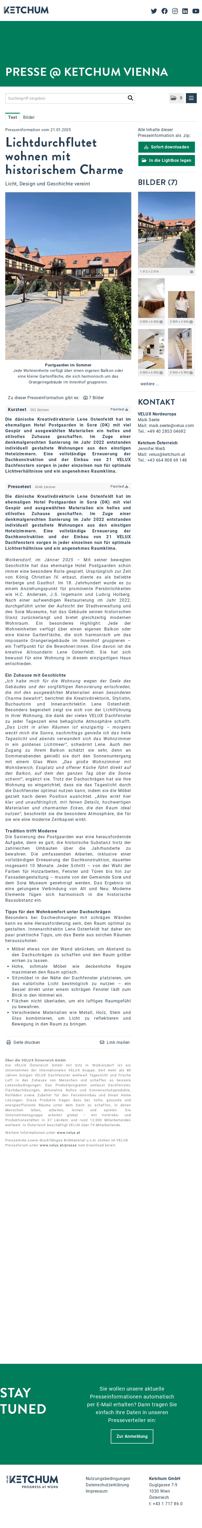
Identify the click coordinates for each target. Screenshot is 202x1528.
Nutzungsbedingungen (108, 1478)
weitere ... (149, 383)
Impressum (97, 1491)
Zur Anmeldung (132, 1436)
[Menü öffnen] (191, 98)
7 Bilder (96, 397)
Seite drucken (26, 1042)
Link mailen (118, 1042)
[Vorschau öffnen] (68, 276)
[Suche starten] (130, 97)
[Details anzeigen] (191, 272)
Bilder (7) (158, 182)
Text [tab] (12, 117)
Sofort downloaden (169, 147)
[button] (176, 98)
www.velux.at (68, 1133)
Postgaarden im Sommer (68, 365)
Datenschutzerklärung (107, 1484)
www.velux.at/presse (58, 1145)
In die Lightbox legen (169, 160)
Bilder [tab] (28, 117)
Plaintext (117, 409)
